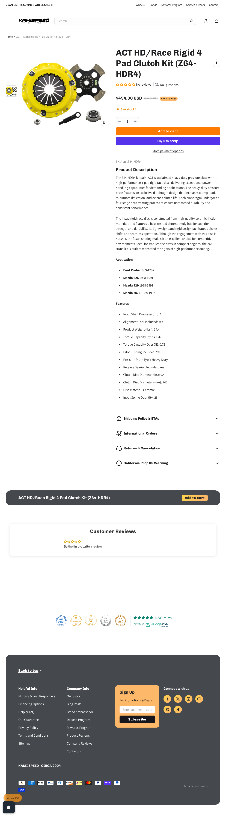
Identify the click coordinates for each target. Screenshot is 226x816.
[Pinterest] (167, 709)
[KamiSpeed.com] (34, 21)
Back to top (28, 671)
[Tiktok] (178, 709)
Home (9, 37)
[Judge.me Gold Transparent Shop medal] (76, 620)
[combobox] (125, 21)
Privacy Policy (28, 727)
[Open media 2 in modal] (65, 92)
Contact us (74, 751)
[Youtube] (199, 699)
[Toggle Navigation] (9, 21)
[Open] (9, 807)
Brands (153, 5)
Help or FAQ (26, 712)
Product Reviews (78, 735)
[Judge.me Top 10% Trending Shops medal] (120, 620)
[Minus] (120, 121)
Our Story (73, 696)
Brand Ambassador (80, 712)
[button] (216, 21)
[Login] (206, 21)
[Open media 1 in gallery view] (11, 91)
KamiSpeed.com (196, 786)
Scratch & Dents (195, 5)
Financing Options (31, 704)
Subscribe (137, 719)
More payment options (168, 151)
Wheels (140, 5)
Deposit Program (78, 719)
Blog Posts (74, 704)
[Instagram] (188, 699)
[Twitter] (178, 699)
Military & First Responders (36, 696)
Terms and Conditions (33, 735)
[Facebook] (167, 699)
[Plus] (135, 121)
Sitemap (24, 743)
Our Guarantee (28, 719)
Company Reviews (79, 743)
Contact (213, 5)
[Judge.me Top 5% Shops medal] (105, 620)
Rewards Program (171, 5)
